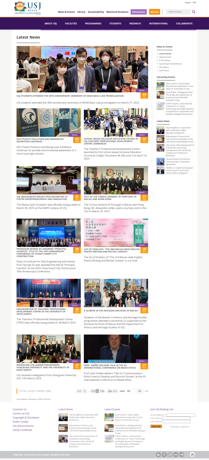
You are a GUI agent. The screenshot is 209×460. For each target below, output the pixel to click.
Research (135, 23)
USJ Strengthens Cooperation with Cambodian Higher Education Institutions (178, 130)
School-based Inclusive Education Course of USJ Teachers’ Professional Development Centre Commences (111, 141)
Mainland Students (117, 11)
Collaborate (184, 23)
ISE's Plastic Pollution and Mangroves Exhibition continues (40, 140)
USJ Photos (164, 70)
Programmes (93, 23)
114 (102, 391)
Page (122, 391)
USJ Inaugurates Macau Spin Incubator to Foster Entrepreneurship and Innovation (42, 198)
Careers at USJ (21, 413)
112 (92, 391)
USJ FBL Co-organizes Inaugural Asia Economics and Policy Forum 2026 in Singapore (179, 170)
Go (139, 391)
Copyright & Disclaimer (26, 417)
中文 (194, 2)
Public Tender (21, 421)
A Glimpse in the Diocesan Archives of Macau (111, 310)
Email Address (158, 414)
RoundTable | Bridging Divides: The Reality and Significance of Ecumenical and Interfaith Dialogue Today (179, 96)
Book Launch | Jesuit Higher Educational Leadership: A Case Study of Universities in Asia (179, 86)
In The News (164, 60)
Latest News (165, 53)
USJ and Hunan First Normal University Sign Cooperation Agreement (178, 162)
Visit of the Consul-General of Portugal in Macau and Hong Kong (110, 198)
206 (109, 391)
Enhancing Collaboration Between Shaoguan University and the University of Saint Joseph (43, 367)
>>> (115, 391)
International (158, 23)
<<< (79, 391)
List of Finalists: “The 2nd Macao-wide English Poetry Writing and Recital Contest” (112, 250)
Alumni (154, 11)
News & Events (66, 11)
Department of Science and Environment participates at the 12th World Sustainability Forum (179, 139)
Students (115, 23)
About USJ (51, 23)
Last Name (156, 421)
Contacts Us (20, 409)
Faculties (71, 23)
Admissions (138, 11)
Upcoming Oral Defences (170, 63)
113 (97, 391)
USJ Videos (164, 67)
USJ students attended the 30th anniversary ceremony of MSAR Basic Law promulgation (70, 95)
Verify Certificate (22, 430)
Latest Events (165, 57)
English (188, 2)
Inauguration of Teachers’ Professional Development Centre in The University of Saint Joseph (41, 311)
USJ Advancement (23, 426)
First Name (156, 418)
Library (81, 11)
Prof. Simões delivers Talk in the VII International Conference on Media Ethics (110, 366)
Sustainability (96, 11)
